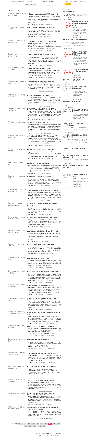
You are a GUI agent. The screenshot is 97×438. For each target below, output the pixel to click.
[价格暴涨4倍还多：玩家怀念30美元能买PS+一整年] (17, 299)
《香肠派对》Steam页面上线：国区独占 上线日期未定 (42, 14)
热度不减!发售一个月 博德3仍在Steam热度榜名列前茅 (42, 407)
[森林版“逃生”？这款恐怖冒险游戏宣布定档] (17, 177)
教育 (82, 1)
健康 (30, 1)
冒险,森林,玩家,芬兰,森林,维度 (45, 185)
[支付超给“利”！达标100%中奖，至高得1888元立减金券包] (67, 72)
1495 (28, 424)
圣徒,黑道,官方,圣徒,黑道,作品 (45, 294)
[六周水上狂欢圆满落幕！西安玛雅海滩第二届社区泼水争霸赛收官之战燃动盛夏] (67, 54)
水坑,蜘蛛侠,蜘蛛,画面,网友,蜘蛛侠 (46, 201)
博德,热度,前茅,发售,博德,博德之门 (46, 418)
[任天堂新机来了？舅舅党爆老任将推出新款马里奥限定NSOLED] (17, 204)
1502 (58, 424)
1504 (30, 426)
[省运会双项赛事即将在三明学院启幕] (67, 175)
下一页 (39, 426)
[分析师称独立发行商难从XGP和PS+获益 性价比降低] (17, 353)
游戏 (80, 1)
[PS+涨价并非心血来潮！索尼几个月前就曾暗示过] (17, 150)
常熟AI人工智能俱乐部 (55, 433)
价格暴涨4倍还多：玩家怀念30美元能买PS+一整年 (41, 299)
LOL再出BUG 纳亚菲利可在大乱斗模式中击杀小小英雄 (43, 231)
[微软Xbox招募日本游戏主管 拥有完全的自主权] (17, 394)
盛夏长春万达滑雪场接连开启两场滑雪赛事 (79, 88)
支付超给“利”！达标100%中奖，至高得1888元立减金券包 (80, 71)
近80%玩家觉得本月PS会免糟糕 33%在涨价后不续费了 (43, 217)
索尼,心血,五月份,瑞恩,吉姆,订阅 (46, 158)
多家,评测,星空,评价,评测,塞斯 (45, 145)
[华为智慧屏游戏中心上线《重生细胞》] (17, 123)
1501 (54, 424)
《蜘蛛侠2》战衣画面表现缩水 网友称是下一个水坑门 (42, 190)
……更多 (33, 22)
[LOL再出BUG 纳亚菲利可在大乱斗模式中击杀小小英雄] (17, 231)
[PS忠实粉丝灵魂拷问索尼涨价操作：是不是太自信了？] (17, 272)
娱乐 (70, 1)
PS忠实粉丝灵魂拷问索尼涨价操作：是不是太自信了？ (42, 272)
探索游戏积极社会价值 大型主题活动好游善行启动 (41, 109)
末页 (44, 426)
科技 (77, 1)
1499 (46, 424)
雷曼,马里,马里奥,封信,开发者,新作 (46, 323)
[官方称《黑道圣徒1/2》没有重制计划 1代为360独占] (17, 285)
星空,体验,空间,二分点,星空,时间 (46, 91)
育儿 (85, 1)
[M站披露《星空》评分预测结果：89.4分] (17, 163)
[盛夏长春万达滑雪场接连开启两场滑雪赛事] (67, 88)
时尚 (20, 1)
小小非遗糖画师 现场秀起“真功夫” (72, 101)
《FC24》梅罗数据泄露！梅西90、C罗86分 (39, 68)
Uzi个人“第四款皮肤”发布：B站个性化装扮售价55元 (42, 367)
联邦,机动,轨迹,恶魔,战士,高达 (45, 65)
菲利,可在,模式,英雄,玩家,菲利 (45, 241)
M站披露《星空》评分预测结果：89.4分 (38, 163)
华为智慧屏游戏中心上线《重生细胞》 (38, 122)
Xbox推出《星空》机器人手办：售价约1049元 (40, 326)
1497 (37, 424)
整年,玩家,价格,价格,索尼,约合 (45, 309)
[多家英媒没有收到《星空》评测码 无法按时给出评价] (17, 136)
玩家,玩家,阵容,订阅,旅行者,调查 (46, 226)
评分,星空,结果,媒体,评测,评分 (45, 173)
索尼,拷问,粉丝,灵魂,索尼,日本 (45, 282)
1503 (25, 426)
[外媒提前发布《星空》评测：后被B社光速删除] (17, 380)
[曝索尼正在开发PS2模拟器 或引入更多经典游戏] (17, 245)
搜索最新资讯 (68, 3)
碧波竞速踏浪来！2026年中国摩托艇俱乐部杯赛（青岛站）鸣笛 (80, 23)
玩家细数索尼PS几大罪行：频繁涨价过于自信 (40, 95)
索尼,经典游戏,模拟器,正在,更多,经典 (47, 253)
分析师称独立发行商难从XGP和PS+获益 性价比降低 (42, 353)
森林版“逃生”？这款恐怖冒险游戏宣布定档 (39, 177)
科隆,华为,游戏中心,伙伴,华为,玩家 (46, 349)
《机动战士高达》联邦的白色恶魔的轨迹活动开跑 (41, 55)
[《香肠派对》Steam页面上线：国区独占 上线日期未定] (17, 14)
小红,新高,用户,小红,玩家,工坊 (45, 36)
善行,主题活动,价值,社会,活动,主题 (46, 119)
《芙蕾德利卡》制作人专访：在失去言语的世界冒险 (42, 41)
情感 (23, 1)
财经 (72, 1)
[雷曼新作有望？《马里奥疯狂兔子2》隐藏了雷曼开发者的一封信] (17, 312)
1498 (41, 424)
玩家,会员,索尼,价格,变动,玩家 (45, 267)
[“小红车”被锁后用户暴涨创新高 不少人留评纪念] (17, 28)
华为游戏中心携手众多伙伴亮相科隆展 (38, 340)
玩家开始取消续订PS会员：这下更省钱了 (39, 258)
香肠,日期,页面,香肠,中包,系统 (45, 24)
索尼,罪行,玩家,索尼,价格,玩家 (45, 106)
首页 (19, 424)
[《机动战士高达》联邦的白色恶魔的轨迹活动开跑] (17, 55)
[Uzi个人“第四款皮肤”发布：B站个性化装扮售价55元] (17, 367)
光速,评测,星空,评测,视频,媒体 (45, 391)
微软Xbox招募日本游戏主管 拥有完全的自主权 (40, 394)
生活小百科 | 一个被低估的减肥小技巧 (73, 80)
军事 (75, 1)
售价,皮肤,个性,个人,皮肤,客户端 (46, 376)
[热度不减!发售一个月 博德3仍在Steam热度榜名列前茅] (17, 407)
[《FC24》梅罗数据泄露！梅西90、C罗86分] (17, 68)
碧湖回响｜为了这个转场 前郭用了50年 (74, 148)
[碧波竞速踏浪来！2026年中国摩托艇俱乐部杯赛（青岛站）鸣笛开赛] (67, 25)
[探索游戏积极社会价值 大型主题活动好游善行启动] (17, 109)
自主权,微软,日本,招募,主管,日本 (46, 404)
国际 (15, 1)
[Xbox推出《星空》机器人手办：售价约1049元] (17, 326)
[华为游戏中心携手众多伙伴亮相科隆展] (17, 340)
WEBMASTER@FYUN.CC (52, 435)
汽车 (28, 1)
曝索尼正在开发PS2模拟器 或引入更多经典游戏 (40, 245)
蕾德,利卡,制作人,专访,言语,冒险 (46, 50)
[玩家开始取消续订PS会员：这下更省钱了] (17, 258)
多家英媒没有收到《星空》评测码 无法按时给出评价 (42, 136)
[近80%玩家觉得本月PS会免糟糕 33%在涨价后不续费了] (17, 218)
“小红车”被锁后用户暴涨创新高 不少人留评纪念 (40, 28)
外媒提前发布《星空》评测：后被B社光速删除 (40, 380)
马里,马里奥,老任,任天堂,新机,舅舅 (46, 214)
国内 (13, 1)
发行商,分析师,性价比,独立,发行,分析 (47, 362)
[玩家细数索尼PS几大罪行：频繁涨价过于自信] (17, 95)
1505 (34, 426)
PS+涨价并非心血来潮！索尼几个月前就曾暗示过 (41, 149)
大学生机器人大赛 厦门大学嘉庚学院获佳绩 (75, 40)
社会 (18, 1)
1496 (33, 424)
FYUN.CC (45, 433)
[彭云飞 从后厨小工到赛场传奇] (67, 110)
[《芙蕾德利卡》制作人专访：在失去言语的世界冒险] (17, 41)
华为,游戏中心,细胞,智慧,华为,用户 (46, 133)
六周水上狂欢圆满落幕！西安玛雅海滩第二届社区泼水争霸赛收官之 (79, 53)
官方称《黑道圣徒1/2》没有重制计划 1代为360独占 (42, 285)
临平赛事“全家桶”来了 (69, 12)
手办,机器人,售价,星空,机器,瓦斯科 (46, 335)
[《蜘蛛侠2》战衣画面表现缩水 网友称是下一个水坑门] (17, 190)
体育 (67, 1)
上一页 (23, 424)
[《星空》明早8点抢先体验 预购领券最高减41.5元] (17, 82)
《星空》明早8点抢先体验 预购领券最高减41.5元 (41, 82)
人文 (25, 1)
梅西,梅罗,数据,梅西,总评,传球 (45, 77)
